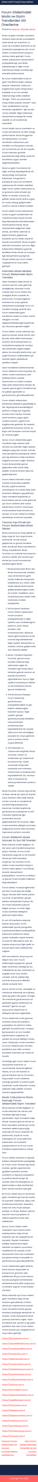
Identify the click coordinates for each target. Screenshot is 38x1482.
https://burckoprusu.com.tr (15, 1338)
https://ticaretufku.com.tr (15, 1353)
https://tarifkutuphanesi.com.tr (17, 1379)
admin (32, 29)
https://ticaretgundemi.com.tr (17, 1348)
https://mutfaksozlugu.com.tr (17, 1431)
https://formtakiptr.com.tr (15, 1389)
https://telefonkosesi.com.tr (16, 1359)
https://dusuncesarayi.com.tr (16, 1374)
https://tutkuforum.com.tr (15, 1420)
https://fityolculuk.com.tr (14, 1405)
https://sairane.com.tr (13, 1384)
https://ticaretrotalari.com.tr (16, 1364)
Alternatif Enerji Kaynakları (17, 2)
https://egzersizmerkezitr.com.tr (18, 1395)
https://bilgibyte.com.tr (13, 1410)
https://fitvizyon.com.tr (13, 1436)
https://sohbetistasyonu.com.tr (17, 1369)
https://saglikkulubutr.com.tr (16, 1400)
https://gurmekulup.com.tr (15, 1425)
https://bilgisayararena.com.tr (17, 1415)
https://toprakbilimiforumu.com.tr (19, 1343)
